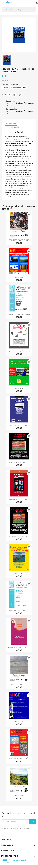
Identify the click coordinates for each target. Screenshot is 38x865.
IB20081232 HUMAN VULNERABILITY (19, 314)
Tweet (14, 95)
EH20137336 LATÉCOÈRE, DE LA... (19, 351)
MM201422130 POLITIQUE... (19, 499)
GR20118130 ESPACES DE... (19, 425)
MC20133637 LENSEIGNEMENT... (19, 240)
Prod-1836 (19, 795)
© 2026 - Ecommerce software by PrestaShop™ (14, 861)
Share (9, 95)
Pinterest (20, 95)
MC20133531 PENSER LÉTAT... (19, 684)
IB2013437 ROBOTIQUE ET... (19, 610)
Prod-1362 (19, 721)
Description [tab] (11, 123)
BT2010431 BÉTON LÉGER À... (19, 758)
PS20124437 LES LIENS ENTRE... (19, 536)
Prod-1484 (19, 388)
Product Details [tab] (13, 127)
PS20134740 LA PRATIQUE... (19, 462)
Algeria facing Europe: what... (19, 647)
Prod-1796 (19, 277)
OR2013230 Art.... (19, 573)
